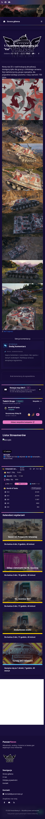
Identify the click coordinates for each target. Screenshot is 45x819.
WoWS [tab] (36, 484)
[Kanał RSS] (2, 2)
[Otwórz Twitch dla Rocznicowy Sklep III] (37, 414)
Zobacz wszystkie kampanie (21, 422)
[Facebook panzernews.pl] (5, 2)
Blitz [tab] (9, 484)
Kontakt (5, 783)
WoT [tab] (22, 484)
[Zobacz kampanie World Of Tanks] (39, 408)
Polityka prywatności (10, 780)
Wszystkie (36, 401)
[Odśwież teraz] (33, 469)
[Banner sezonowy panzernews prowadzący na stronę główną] (22, 11)
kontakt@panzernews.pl (14, 794)
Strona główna (13, 21)
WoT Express (8, 331)
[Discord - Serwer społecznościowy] (9, 2)
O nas (5, 777)
